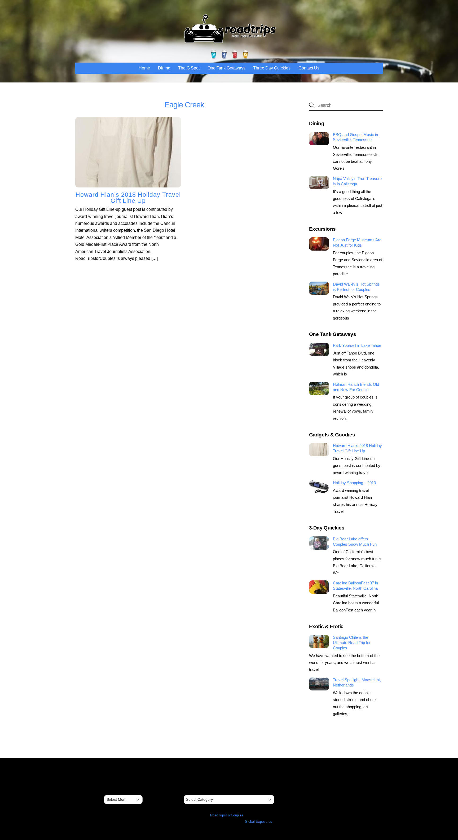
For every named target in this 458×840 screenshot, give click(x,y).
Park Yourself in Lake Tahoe (357, 345)
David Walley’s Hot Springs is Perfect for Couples (356, 287)
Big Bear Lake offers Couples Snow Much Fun (355, 541)
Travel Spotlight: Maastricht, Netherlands (357, 682)
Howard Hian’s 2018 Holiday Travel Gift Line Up (128, 197)
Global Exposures (258, 822)
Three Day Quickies (271, 68)
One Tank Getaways (226, 68)
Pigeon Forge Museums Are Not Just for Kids (357, 242)
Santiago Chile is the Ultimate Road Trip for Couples (352, 642)
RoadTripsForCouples (226, 815)
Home (144, 68)
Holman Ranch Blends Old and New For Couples (356, 387)
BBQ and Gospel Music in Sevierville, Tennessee (355, 137)
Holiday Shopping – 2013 (354, 482)
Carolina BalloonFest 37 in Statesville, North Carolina (355, 585)
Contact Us (308, 68)
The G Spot (189, 68)
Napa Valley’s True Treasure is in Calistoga (357, 181)
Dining (164, 68)
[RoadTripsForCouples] (229, 43)
